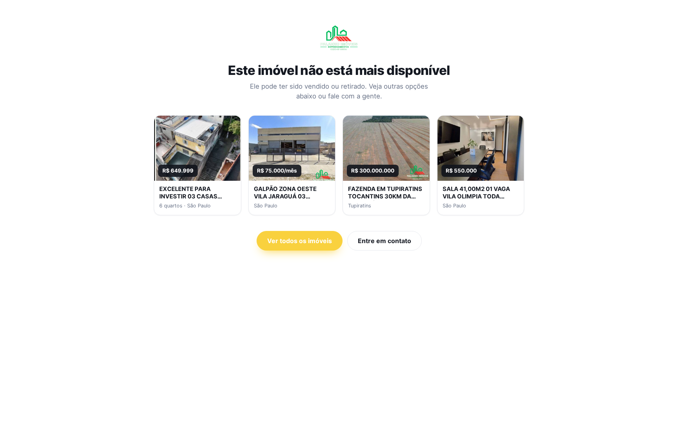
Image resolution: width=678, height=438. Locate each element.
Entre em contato (384, 241)
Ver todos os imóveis (299, 241)
